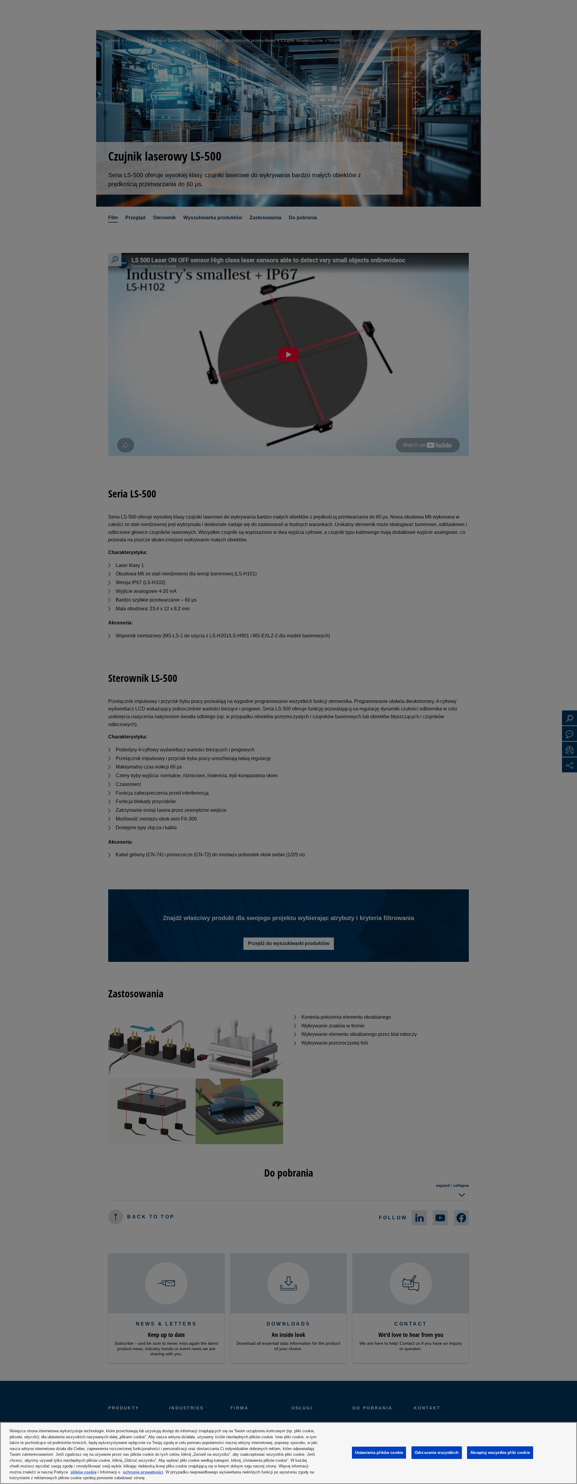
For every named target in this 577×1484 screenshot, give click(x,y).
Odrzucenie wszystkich (437, 1452)
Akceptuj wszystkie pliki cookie (500, 1452)
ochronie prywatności (143, 1472)
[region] (288, 1453)
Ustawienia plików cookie (379, 1452)
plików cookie (83, 1472)
